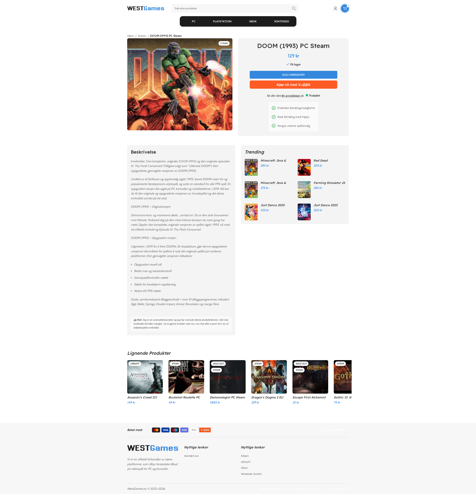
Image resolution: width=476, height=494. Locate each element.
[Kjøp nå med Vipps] (293, 85)
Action (142, 36)
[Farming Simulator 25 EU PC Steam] (304, 189)
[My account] (335, 8)
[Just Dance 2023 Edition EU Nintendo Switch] (304, 212)
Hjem (130, 36)
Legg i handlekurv (293, 74)
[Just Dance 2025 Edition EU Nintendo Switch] (251, 212)
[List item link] (209, 456)
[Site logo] (145, 8)
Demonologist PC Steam (227, 397)
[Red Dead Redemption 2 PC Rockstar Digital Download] (304, 167)
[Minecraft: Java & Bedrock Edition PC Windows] (251, 167)
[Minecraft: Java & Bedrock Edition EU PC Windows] (251, 189)
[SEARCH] (294, 8)
